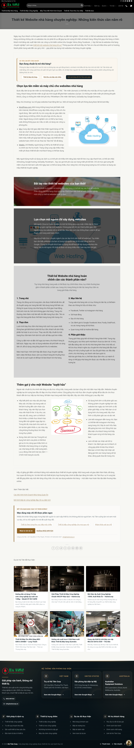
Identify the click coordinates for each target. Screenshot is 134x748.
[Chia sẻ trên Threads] (65, 548)
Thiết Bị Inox (89, 11)
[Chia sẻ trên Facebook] (53, 548)
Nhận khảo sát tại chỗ (103, 524)
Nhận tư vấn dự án (26, 531)
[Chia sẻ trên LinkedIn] (77, 548)
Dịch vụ (96, 6)
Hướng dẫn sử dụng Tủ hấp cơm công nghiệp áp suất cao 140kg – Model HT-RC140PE (26, 596)
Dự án (104, 6)
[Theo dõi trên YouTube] (131, 1)
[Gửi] (82, 5)
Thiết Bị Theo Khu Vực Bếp (73, 11)
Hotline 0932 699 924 (45, 531)
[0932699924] (127, 6)
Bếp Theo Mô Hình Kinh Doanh (51, 11)
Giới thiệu (87, 6)
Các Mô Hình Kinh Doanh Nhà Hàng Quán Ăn (31, 495)
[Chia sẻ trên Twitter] (61, 548)
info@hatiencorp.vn (69, 537)
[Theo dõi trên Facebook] (121, 1)
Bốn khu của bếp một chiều (52, 77)
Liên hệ (120, 6)
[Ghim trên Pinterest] (73, 548)
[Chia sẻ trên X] (57, 548)
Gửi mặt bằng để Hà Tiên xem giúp (79, 77)
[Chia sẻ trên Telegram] (81, 548)
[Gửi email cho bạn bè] (69, 548)
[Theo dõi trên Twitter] (125, 1)
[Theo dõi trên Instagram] (123, 1)
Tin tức (112, 6)
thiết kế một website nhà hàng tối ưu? (47, 45)
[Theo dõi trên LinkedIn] (129, 1)
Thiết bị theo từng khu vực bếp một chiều (36, 524)
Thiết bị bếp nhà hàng (30, 77)
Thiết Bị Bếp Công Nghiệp (29, 11)
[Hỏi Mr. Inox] (129, 743)
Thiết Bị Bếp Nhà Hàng (10, 11)
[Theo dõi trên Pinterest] (127, 1)
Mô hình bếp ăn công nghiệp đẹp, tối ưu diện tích (32, 500)
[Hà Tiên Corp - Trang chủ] (13, 671)
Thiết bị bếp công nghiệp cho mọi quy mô (73, 524)
